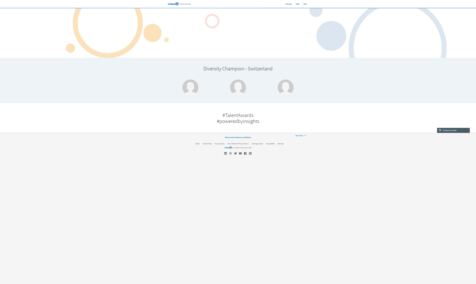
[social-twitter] (235, 153)
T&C (305, 4)
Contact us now (449, 130)
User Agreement (257, 144)
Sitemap (280, 144)
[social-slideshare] (230, 153)
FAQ (297, 4)
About (198, 144)
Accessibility (270, 144)
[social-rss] (250, 153)
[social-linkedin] (225, 153)
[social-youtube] (240, 153)
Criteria (288, 4)
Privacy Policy (220, 144)
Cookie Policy (207, 144)
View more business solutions (238, 137)
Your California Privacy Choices (238, 144)
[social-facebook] (245, 153)
